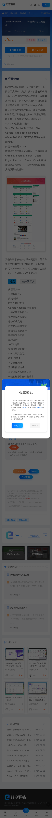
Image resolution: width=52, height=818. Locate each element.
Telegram (17, 425)
